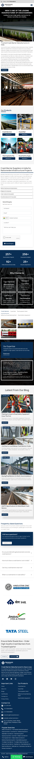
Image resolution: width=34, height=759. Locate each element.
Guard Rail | (14, 735)
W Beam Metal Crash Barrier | (18, 738)
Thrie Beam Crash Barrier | (8, 742)
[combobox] (6, 218)
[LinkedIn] (7, 678)
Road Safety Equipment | (21, 740)
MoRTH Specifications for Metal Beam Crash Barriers (15, 507)
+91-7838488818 (11, 1)
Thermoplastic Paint (22, 311)
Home (2, 686)
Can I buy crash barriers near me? (12, 568)
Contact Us (6, 543)
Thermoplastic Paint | (6, 738)
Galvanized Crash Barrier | (8, 744)
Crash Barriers (5, 311)
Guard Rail (13, 311)
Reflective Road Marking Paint (9, 315)
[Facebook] (2, 678)
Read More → (9, 134)
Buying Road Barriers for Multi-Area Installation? (17, 476)
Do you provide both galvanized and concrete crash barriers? (16, 553)
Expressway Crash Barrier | (25, 746)
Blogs (2, 691)
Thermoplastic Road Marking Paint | (20, 729)
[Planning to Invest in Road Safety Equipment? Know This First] (17, 404)
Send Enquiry (13, 656)
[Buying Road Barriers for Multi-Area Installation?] (17, 465)
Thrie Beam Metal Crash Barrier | (21, 742)
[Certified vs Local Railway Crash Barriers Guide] (17, 435)
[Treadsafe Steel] (7, 5)
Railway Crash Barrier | (7, 748)
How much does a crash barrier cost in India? (15, 560)
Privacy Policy (5, 699)
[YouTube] (11, 678)
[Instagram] (15, 678)
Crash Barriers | (13, 731)
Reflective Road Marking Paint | (9, 740)
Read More (4, 70)
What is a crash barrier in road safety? (13, 575)
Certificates (4, 694)
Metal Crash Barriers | (7, 729)
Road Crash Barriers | (6, 746)
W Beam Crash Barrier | (22, 735)
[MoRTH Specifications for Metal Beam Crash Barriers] (17, 496)
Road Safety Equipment (24, 315)
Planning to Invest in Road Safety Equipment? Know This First (16, 415)
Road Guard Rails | (6, 731)
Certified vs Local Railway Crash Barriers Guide (16, 446)
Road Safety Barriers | (26, 744)
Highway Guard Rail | (6, 735)
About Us (3, 689)
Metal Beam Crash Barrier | (8, 733)
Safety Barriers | (15, 746)
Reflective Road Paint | (23, 731)
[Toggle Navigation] (31, 5)
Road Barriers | (17, 744)
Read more (6, 353)
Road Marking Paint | (19, 733)
